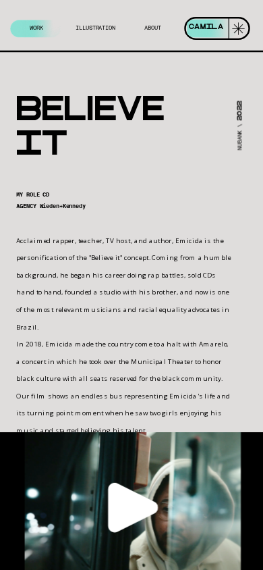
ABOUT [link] (153, 28)
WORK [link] (37, 28)
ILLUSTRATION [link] (95, 28)
